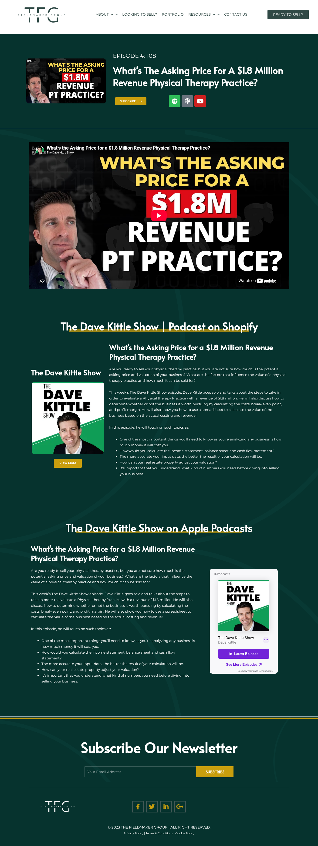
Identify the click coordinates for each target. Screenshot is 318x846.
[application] (111, 14)
